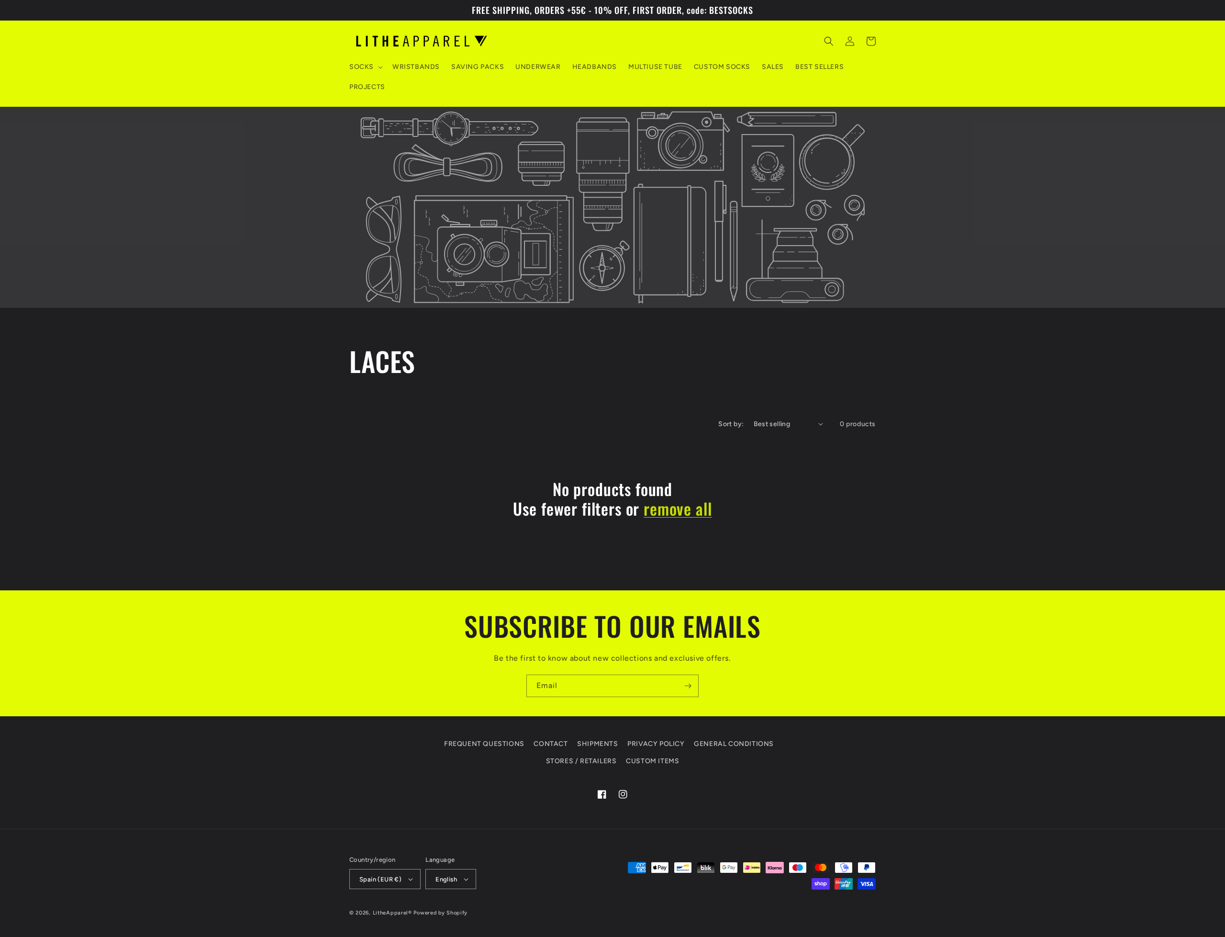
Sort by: (731, 424)
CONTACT (551, 744)
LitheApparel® (392, 913)
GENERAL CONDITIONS (734, 744)
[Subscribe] (687, 686)
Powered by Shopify (440, 913)
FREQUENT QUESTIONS (484, 744)
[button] (365, 67)
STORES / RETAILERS (581, 761)
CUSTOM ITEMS (652, 761)
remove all (678, 509)
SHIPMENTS (597, 744)
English (446, 879)
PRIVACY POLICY (655, 744)
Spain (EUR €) (380, 879)
